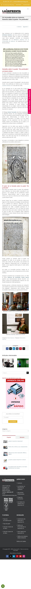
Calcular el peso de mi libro (8, 532)
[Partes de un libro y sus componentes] (5, 446)
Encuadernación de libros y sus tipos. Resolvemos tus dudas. (17, 467)
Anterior (19, 26)
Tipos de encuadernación (7, 519)
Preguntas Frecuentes (20, 498)
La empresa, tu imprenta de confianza (21, 487)
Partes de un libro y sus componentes (17, 446)
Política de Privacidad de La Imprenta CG (22, 526)
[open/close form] (29, 101)
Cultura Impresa (10, 337)
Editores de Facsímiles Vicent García (18, 277)
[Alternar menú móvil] (28, 9)
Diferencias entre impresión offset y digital (17, 453)
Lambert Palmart (6, 85)
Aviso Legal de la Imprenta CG (22, 532)
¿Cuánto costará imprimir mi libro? (17, 459)
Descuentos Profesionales (21, 493)
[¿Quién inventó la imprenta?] (5, 441)
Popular (9, 437)
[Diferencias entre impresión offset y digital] (5, 452)
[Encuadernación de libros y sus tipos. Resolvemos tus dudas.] (5, 466)
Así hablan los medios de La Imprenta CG (21, 503)
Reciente (22, 437)
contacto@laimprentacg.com (20, 1)
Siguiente (25, 26)
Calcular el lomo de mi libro (8, 527)
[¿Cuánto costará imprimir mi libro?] (5, 459)
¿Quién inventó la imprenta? (15, 441)
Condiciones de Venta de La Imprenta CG (21, 520)
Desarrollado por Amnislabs (15, 553)
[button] (3, 363)
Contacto (20, 483)
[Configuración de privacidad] (3, 586)
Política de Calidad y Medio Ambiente (23, 537)
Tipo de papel (6, 523)
